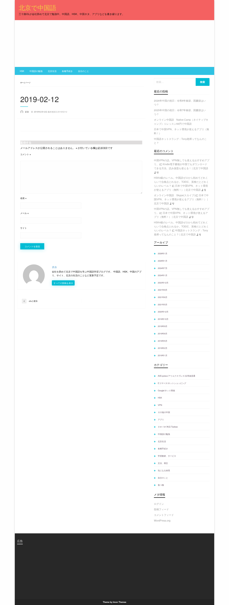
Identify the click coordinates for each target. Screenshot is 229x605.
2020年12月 (163, 311)
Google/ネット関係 (166, 390)
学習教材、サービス (167, 455)
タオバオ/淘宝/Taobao (168, 426)
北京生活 (52, 71)
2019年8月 (162, 333)
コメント (25, 154)
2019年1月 (162, 355)
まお (27, 111)
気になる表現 (164, 470)
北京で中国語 (37, 7)
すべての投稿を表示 (63, 283)
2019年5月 (162, 340)
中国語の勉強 (36, 71)
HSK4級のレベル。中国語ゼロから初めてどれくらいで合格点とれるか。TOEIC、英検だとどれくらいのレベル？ (181, 181)
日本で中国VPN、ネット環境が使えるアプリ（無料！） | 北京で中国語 (181, 199)
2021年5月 (162, 304)
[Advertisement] (114, 43)
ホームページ (25, 82)
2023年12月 (163, 282)
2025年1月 (162, 260)
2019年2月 (162, 348)
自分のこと (83, 71)
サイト (23, 227)
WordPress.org (162, 520)
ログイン (159, 504)
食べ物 (161, 484)
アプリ (161, 419)
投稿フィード (161, 509)
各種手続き (67, 71)
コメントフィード (164, 515)
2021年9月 (162, 289)
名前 (23, 198)
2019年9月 (162, 326)
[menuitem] (22, 71)
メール (24, 213)
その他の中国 (164, 412)
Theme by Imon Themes (114, 601)
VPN (160, 404)
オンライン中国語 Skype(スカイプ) (174, 195)
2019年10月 (163, 318)
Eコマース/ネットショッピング (172, 383)
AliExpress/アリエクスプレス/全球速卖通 (176, 375)
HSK (22, 71)
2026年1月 (162, 253)
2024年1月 (162, 275)
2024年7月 (162, 268)
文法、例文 (163, 463)
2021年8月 (162, 297)
